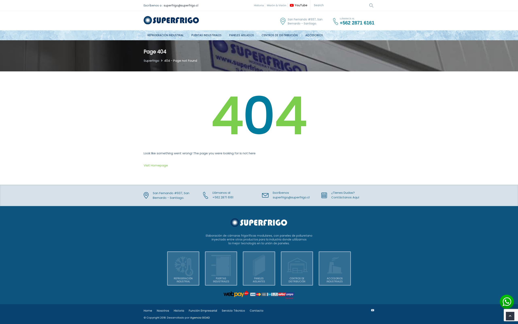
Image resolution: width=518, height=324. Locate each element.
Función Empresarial (203, 311)
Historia (259, 5)
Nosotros (163, 311)
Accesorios (314, 35)
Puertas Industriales (206, 35)
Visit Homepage (156, 165)
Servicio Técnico (233, 311)
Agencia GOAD (200, 318)
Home (148, 311)
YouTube (301, 5)
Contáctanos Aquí (345, 197)
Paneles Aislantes (259, 280)
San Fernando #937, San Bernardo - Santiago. (305, 21)
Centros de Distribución (280, 35)
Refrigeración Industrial (166, 35)
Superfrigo (151, 60)
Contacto (256, 311)
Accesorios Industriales (335, 280)
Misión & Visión (276, 5)
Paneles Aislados (241, 35)
